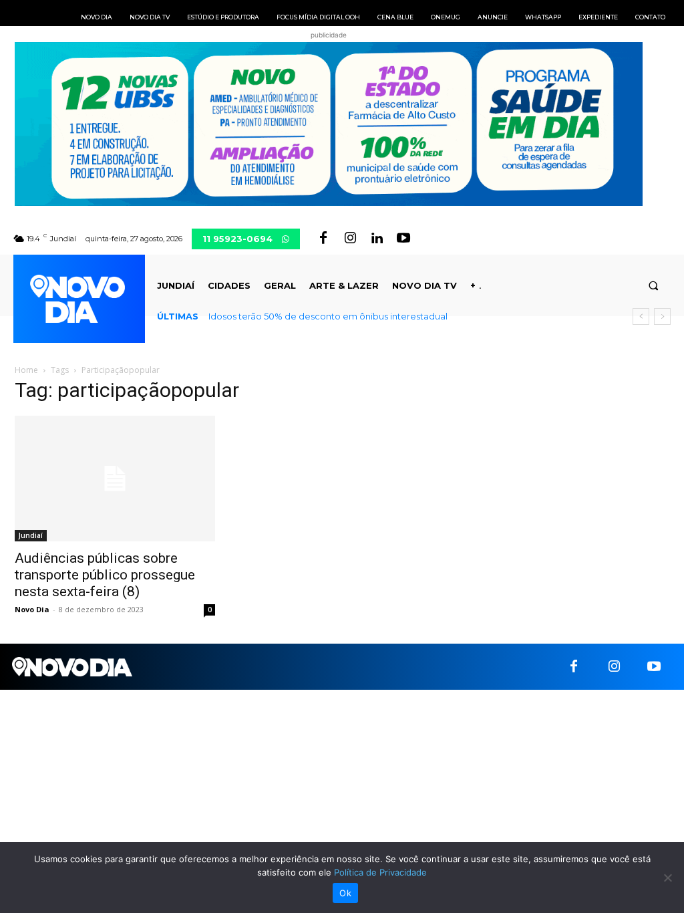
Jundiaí (31, 535)
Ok (345, 893)
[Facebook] (323, 239)
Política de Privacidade (380, 872)
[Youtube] (403, 239)
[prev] (641, 316)
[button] (654, 286)
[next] (662, 316)
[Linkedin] (377, 239)
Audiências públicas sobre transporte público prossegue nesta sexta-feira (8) (105, 575)
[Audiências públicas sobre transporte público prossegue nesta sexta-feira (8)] (115, 478)
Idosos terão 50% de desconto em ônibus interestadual (328, 316)
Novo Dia (32, 609)
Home (26, 370)
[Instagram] (350, 239)
